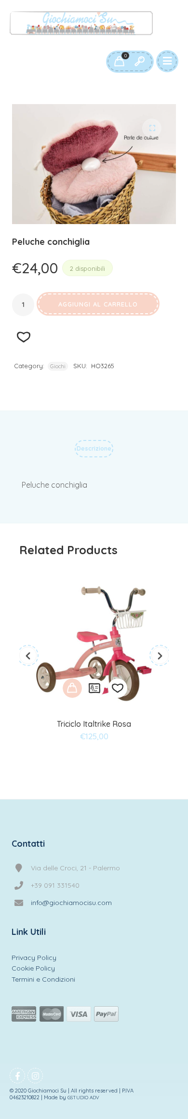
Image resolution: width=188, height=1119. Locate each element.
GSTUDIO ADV (83, 1097)
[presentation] (28, 655)
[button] (151, 128)
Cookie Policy (33, 968)
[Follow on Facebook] (17, 1075)
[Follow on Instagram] (35, 1075)
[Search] (139, 61)
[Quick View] (94, 688)
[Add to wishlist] (117, 688)
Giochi (58, 366)
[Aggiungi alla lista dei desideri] (23, 337)
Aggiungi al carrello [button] (72, 688)
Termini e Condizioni (43, 979)
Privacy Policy (34, 957)
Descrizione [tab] (94, 448)
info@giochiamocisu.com (71, 902)
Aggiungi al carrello (98, 304)
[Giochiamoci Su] (81, 23)
